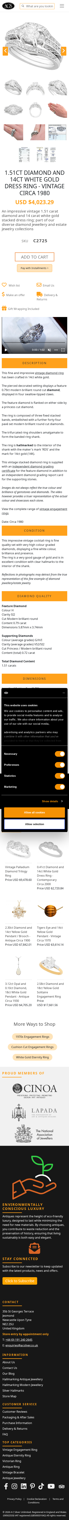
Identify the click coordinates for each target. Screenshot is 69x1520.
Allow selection (34, 824)
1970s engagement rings (32, 1037)
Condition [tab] (34, 531)
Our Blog (8, 1373)
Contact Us (9, 1368)
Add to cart (34, 257)
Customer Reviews (14, 1412)
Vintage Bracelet (13, 1472)
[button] (23, 5)
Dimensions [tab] (34, 679)
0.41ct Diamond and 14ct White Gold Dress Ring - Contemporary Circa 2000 (50, 875)
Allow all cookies (34, 812)
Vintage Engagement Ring (19, 1450)
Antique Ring (11, 1467)
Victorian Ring (11, 1461)
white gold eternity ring (32, 1057)
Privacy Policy (14, 1499)
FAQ (5, 1434)
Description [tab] (34, 363)
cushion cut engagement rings (32, 1047)
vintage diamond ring (49, 373)
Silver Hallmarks (13, 1390)
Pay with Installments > (34, 268)
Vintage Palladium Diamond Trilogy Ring (17, 871)
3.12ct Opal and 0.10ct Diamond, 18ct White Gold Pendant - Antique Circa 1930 (17, 992)
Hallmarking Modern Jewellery (22, 1385)
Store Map (9, 1396)
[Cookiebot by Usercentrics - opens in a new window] (49, 693)
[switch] (60, 765)
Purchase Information (17, 1423)
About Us (8, 1362)
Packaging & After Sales (18, 1417)
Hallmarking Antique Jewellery (22, 1379)
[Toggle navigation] (62, 5)
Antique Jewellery (13, 1478)
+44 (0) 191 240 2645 (18, 1340)
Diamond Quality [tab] (34, 596)
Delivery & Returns (14, 1429)
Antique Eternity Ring (16, 1455)
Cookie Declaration (37, 1499)
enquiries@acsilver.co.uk (21, 1345)
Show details (50, 801)
